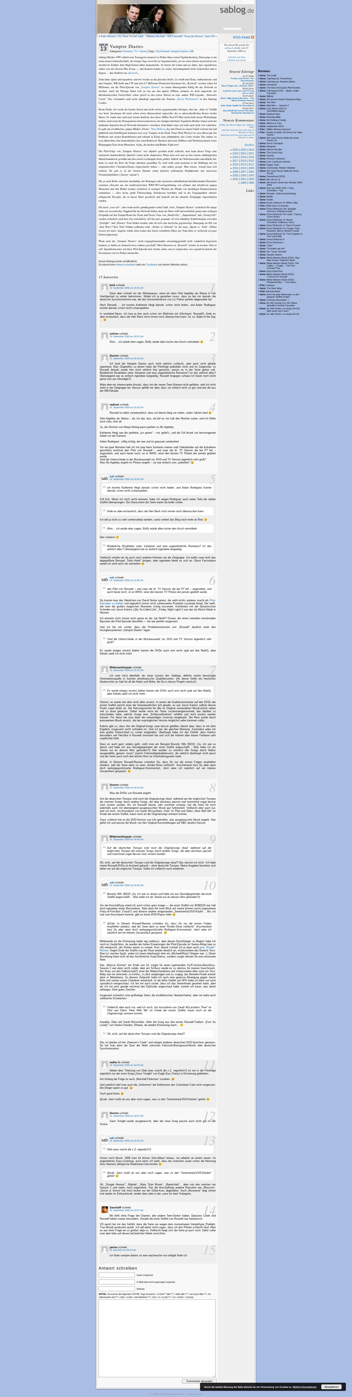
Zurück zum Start (237, 57)
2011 (235, 168)
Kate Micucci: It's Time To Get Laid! (122, 36)
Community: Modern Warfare (281, 168)
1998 (251, 182)
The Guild (271, 75)
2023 (235, 153)
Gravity (270, 155)
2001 (243, 179)
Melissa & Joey (274, 123)
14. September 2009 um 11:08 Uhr (126, 580)
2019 (243, 157)
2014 (235, 164)
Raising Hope (273, 114)
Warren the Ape (274, 149)
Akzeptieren (331, 1387)
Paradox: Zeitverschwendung (281, 193)
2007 (243, 171)
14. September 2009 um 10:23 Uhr (127, 407)
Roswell (165, 51)
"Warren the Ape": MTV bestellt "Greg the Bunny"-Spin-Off (180, 36)
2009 (251, 168)
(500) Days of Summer (277, 205)
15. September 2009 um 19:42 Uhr (127, 1140)
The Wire (271, 102)
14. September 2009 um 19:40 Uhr (127, 885)
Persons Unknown (276, 158)
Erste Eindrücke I (275, 242)
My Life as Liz (273, 179)
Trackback (151, 264)
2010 (243, 168)
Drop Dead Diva (275, 271)
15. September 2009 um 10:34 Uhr (127, 1065)
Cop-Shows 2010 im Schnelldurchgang (277, 109)
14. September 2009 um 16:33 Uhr (127, 787)
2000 (251, 179)
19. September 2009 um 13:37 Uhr (127, 1210)
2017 (235, 160)
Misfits (270, 196)
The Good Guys (275, 152)
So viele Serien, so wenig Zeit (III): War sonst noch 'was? (283, 309)
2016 (243, 160)
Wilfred (270, 96)
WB (192, 51)
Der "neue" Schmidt (276, 251)
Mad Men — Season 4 (278, 105)
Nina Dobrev (157, 129)
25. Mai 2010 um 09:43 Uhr (123, 1250)
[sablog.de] (237, 18)
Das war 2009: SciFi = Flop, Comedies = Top (280, 189)
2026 (235, 149)
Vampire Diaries (274, 254)
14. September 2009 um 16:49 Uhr (127, 839)
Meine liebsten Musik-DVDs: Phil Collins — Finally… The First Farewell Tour (283, 265)
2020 (235, 157)
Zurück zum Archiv (237, 60)
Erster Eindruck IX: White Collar (282, 202)
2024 (251, 149)
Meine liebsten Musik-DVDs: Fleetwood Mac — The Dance (281, 281)
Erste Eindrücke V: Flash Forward (283, 225)
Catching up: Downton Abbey (281, 81)
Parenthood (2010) (276, 176)
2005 (235, 175)
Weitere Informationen (305, 1386)
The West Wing (274, 288)
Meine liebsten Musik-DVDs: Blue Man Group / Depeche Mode (283, 258)
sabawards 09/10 (275, 126)
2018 (251, 157)
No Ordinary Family (276, 120)
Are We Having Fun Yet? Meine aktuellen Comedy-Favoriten (281, 304)
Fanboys (270, 285)
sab (112, 476)
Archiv (249, 144)
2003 (251, 175)
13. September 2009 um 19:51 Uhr (127, 336)
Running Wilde (274, 117)
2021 (251, 153)
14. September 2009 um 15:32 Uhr (127, 670)
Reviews (128, 51)
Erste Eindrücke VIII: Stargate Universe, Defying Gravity (281, 210)
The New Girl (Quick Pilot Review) (283, 87)
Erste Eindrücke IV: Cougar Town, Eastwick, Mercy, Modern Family (283, 229)
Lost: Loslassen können (278, 161)
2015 (251, 160)
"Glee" (270, 245)
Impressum (195, 1394)
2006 (251, 171)
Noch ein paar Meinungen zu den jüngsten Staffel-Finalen (283, 295)
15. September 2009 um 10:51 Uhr (127, 1116)
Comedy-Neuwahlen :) (278, 300)
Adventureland (273, 291)
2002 (235, 179)
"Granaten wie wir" (276, 248)
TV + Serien (140, 51)
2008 (235, 171)
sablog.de (229, 47)
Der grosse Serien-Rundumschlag (283, 99)
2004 (243, 175)
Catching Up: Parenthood (279, 78)
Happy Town (273, 165)
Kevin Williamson (188, 99)
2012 (251, 164)
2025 (243, 149)
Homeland (272, 84)
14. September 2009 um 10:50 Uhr (127, 479)
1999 (243, 182)
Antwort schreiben (126, 264)
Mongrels (271, 146)
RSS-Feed (242, 37)
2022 (243, 153)
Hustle (270, 199)
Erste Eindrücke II (275, 239)
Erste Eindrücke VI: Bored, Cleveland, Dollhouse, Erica (280, 221)
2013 (243, 164)
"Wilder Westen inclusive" (278, 129)
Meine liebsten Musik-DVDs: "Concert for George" (281, 275)
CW (157, 51)
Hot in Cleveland (275, 143)
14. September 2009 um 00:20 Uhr (127, 358)
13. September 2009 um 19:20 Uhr (127, 288)
